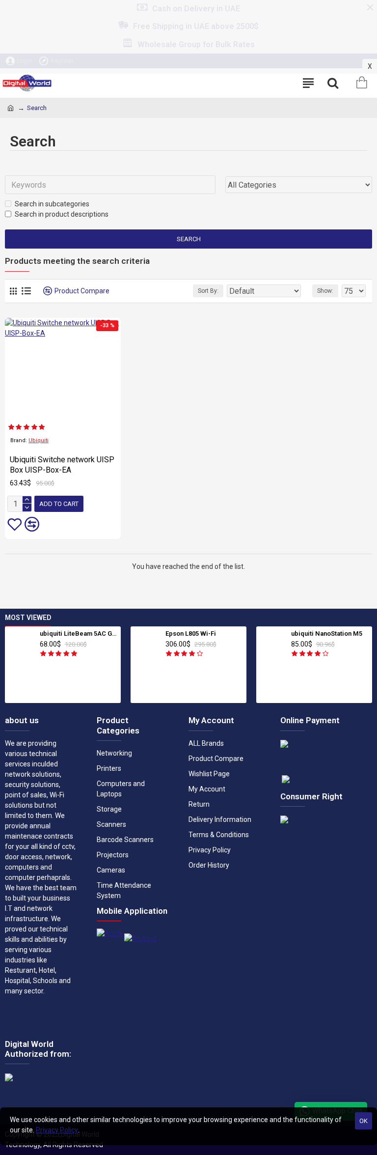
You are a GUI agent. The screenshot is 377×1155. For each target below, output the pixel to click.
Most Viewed (28, 617)
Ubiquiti (38, 440)
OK (363, 1121)
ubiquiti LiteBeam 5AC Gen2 (79, 633)
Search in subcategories (52, 204)
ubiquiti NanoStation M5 (326, 633)
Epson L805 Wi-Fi (190, 633)
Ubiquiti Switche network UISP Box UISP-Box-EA (62, 465)
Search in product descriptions (61, 214)
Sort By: (208, 290)
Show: (325, 290)
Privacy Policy (57, 1130)
